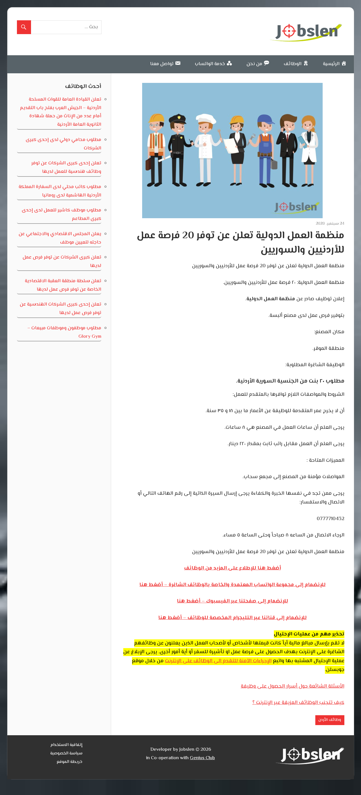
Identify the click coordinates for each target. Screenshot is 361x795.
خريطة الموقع (69, 762)
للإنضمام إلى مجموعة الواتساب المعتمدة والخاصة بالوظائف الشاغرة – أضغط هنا (232, 585)
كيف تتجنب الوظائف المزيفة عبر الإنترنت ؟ (298, 703)
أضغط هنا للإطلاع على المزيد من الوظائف (232, 568)
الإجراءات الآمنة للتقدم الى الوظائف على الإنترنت (218, 661)
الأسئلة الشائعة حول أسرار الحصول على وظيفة (292, 686)
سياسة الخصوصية (66, 753)
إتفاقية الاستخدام (66, 745)
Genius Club (202, 758)
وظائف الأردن (329, 720)
